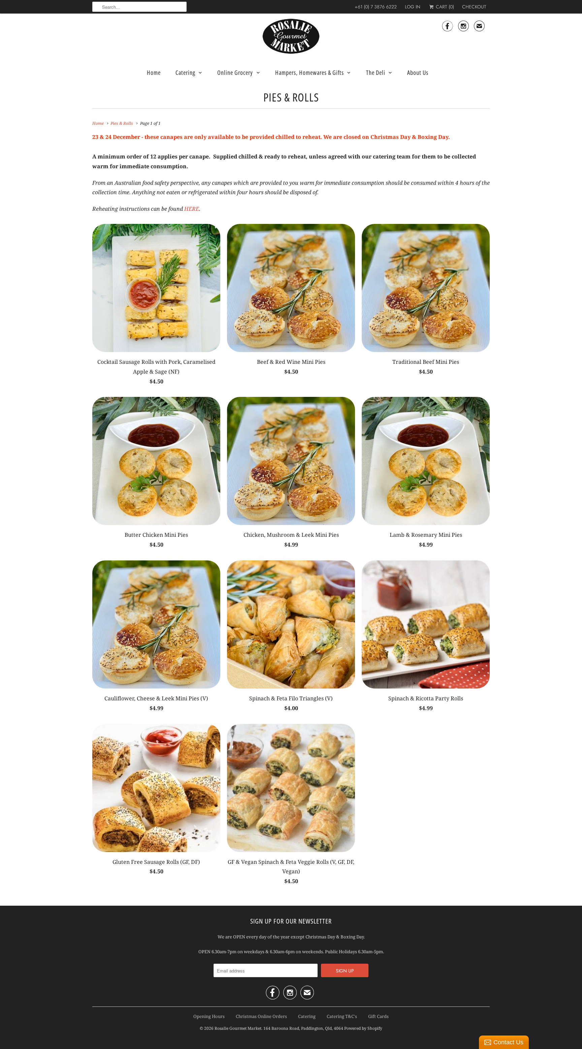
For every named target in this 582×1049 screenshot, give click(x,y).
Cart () (444, 6)
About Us (417, 72)
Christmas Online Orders (261, 1016)
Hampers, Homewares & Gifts (309, 72)
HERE (191, 208)
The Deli (375, 72)
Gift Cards (378, 1016)
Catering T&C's (342, 1016)
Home (154, 72)
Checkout (474, 6)
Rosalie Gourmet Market (238, 1028)
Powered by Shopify (363, 1028)
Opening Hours (209, 1016)
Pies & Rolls (291, 97)
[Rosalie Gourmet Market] (291, 36)
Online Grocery (235, 72)
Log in (412, 6)
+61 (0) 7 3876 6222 (376, 6)
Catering (185, 72)
